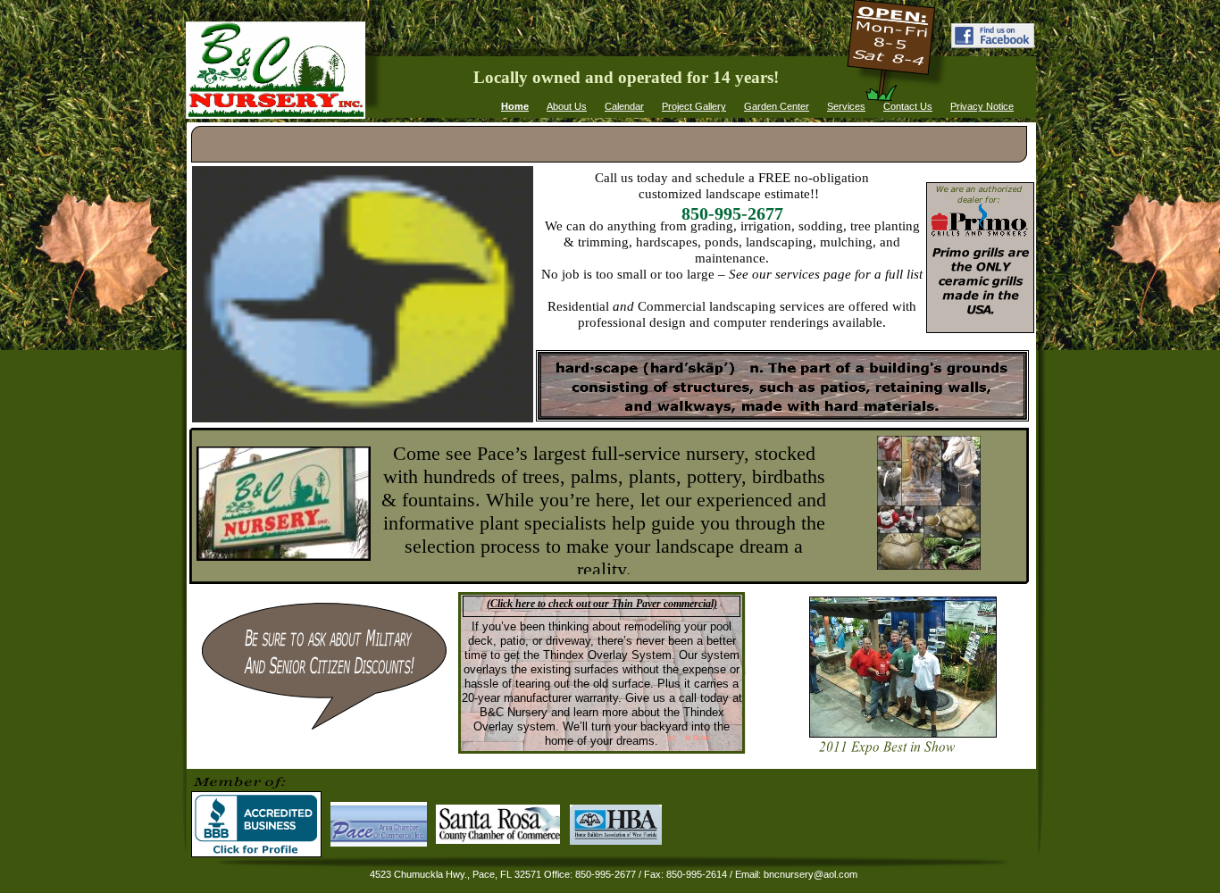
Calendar (624, 106)
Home (515, 106)
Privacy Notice (982, 106)
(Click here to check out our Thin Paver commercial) (602, 603)
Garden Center (776, 106)
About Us (567, 106)
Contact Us (907, 106)
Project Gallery (694, 106)
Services (846, 106)
